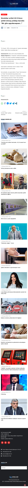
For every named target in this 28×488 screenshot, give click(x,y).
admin (8, 27)
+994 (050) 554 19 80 (7, 451)
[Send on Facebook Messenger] (8, 103)
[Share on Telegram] (13, 103)
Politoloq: (3, 394)
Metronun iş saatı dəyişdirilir (8, 218)
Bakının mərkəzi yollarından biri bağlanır (11, 318)
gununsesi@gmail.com (7, 453)
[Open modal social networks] (16, 103)
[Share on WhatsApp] (2, 103)
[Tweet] (10, 103)
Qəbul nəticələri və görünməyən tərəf (10, 267)
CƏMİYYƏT (4, 14)
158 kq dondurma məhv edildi (8, 168)
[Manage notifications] (25, 485)
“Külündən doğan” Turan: (7, 243)
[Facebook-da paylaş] (5, 103)
